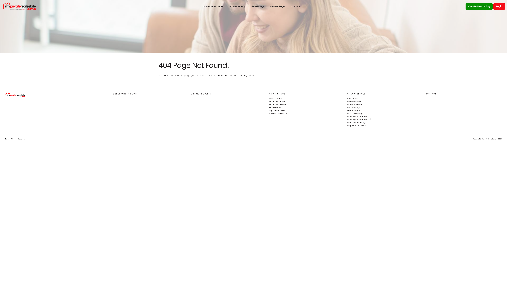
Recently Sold (275, 107)
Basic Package (353, 107)
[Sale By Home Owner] (19, 6)
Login (499, 6)
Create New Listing (479, 6)
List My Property (237, 6)
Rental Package (354, 101)
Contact (295, 6)
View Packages (278, 6)
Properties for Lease (278, 104)
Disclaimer (21, 139)
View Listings (257, 6)
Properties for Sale (277, 101)
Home (7, 139)
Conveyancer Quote (212, 6)
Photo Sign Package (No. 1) (358, 116)
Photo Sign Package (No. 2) (359, 119)
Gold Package (353, 110)
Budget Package (354, 104)
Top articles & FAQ (277, 110)
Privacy (13, 139)
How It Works (352, 98)
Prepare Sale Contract (357, 125)
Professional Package (356, 122)
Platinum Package (355, 113)
